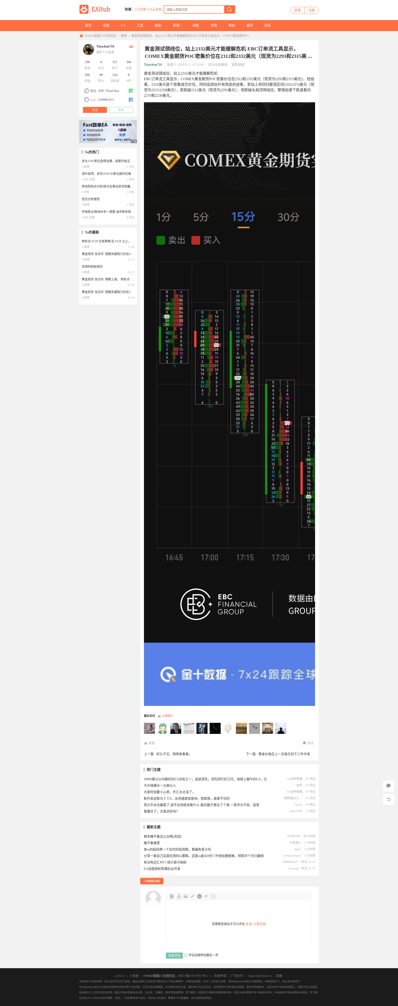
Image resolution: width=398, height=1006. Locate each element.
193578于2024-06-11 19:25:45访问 (281, 728)
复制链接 (237, 64)
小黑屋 (134, 975)
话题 (106, 25)
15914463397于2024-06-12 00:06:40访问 (228, 728)
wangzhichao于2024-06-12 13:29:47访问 (189, 728)
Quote (199, 896)
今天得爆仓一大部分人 (160, 785)
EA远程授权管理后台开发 (162, 869)
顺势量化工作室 (293, 798)
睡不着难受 (152, 843)
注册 (311, 10)
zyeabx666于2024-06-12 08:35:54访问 (215, 728)
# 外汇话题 (88, 179)
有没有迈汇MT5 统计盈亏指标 (165, 862)
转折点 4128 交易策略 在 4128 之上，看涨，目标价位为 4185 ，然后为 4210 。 (134, 241)
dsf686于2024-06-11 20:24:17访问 (241, 728)
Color (178, 896)
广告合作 (237, 975)
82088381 (293, 836)
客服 (279, 975)
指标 (158, 25)
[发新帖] (151, 881)
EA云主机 (155, 9)
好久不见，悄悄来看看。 (174, 754)
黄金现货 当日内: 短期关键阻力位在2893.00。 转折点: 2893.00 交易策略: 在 (131, 292)
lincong (293, 868)
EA (123, 25)
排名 (267, 25)
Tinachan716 (153, 64)
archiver (120, 975)
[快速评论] (388, 785)
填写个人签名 (105, 52)
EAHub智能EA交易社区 (100, 35)
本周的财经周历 (92, 266)
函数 (196, 25)
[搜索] (229, 9)
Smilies (213, 896)
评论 (310, 743)
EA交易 (140, 9)
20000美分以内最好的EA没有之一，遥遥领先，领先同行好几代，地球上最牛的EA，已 (205, 779)
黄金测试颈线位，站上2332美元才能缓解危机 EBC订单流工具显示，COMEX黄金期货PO (190, 35)
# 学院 (85, 192)
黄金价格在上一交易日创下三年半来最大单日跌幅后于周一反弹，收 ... (308, 754)
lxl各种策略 (294, 778)
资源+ (177, 25)
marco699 (296, 811)
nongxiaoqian (292, 855)
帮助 (231, 25)
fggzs (297, 849)
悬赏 (249, 25)
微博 (124, 35)
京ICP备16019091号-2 (193, 975)
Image (185, 896)
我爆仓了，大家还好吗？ (161, 811)
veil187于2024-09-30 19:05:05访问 (163, 728)
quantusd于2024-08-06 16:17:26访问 (176, 728)
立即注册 (260, 924)
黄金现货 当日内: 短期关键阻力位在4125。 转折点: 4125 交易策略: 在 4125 (131, 254)
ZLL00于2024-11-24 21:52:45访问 (149, 728)
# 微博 (85, 166)
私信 (121, 110)
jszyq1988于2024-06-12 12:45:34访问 (202, 728)
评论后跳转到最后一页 (203, 955)
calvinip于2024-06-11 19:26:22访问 (268, 728)
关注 (95, 110)
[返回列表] (388, 799)
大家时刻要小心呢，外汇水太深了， (169, 792)
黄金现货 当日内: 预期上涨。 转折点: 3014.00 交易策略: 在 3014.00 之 (128, 279)
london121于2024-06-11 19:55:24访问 (254, 728)
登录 (297, 10)
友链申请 (220, 975)
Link (192, 896)
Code (206, 896)
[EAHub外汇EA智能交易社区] (96, 13)
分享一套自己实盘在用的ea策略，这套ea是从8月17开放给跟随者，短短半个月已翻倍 (204, 856)
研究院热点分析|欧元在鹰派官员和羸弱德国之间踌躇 (116, 186)
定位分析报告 (91, 199)
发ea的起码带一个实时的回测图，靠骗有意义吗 (177, 849)
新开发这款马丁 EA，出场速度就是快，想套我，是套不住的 (187, 798)
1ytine (298, 804)
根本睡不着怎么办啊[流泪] (162, 836)
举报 (151, 743)
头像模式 (167, 716)
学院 (214, 25)
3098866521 (290, 862)
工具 (140, 25)
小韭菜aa (295, 842)
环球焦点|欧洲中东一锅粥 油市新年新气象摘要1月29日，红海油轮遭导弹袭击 (133, 211)
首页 (88, 25)
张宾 (299, 785)
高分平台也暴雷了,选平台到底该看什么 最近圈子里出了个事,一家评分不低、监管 (201, 805)
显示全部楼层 (218, 64)
